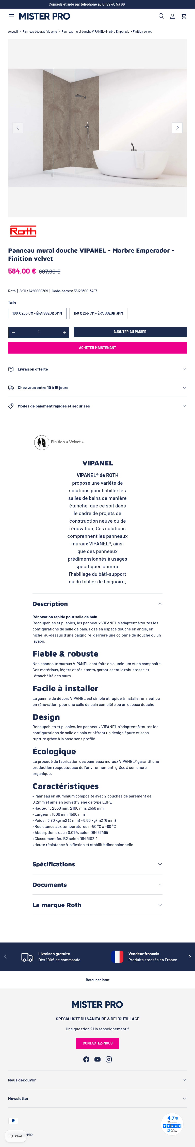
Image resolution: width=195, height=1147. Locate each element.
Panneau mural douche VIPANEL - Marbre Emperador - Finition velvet (107, 31)
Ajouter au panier (130, 332)
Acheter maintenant (97, 347)
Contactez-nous (97, 1043)
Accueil (13, 31)
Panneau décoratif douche (40, 31)
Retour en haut (97, 980)
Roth (12, 291)
